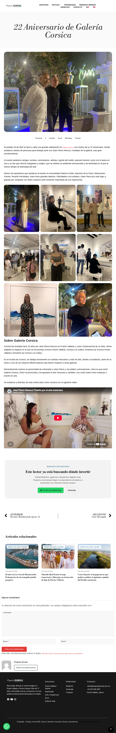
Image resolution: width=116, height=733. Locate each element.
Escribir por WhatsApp (52, 490)
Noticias (56, 5)
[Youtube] (11, 699)
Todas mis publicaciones (26, 668)
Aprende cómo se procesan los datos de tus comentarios (62, 653)
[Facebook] (8, 699)
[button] (39, 138)
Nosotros (43, 5)
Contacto (77, 7)
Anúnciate (65, 7)
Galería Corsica (68, 147)
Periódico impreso (87, 5)
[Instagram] (15, 699)
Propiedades (70, 5)
